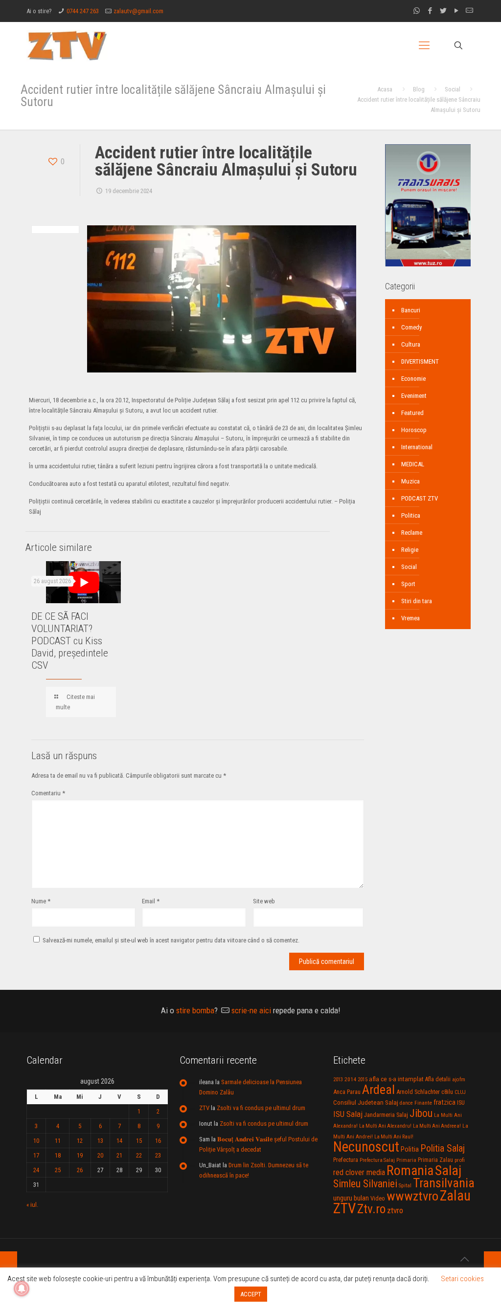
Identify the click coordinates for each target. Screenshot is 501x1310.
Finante (423, 1102)
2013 (338, 1079)
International (417, 447)
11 (58, 1140)
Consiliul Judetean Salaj (365, 1102)
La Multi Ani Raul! (393, 1137)
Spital (405, 1185)
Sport (408, 584)
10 (36, 1140)
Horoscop (414, 430)
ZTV (204, 1108)
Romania (410, 1171)
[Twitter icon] (443, 10)
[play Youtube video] (83, 582)
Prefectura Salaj (377, 1160)
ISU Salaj (348, 1114)
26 (80, 1170)
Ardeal (378, 1089)
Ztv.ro (371, 1208)
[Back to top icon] (464, 1259)
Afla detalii (438, 1079)
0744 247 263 (83, 11)
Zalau (455, 1195)
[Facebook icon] (430, 10)
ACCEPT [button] (250, 1294)
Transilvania (444, 1183)
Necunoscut (366, 1146)
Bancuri (410, 310)
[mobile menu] (424, 45)
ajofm (458, 1079)
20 (100, 1155)
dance (406, 1103)
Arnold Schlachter (418, 1091)
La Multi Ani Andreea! (437, 1126)
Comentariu (48, 793)
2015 (362, 1079)
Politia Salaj (442, 1148)
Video (377, 1198)
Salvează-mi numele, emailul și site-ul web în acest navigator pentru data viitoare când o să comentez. (171, 940)
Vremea (410, 618)
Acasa (384, 89)
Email (150, 901)
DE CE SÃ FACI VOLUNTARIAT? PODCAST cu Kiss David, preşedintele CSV (69, 641)
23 (158, 1155)
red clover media (359, 1172)
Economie (413, 378)
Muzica (410, 481)
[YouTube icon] (456, 10)
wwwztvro (412, 1195)
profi (460, 1160)
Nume (40, 901)
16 (158, 1140)
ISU (461, 1102)
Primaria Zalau (435, 1160)
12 (80, 1140)
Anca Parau (347, 1091)
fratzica (444, 1102)
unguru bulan (351, 1198)
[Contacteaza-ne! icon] (469, 10)
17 (36, 1155)
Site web (264, 901)
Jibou (421, 1113)
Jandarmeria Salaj (386, 1114)
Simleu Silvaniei (365, 1184)
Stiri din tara (416, 601)
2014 (350, 1079)
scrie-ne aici (251, 1010)
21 (119, 1155)
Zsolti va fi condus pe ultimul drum (261, 1108)
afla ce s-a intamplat (396, 1079)
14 (119, 1140)
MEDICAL (412, 464)
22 (139, 1155)
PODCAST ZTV (419, 498)
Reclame (411, 532)
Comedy (411, 327)
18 (58, 1155)
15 (139, 1140)
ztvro (395, 1210)
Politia (410, 1149)
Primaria (406, 1160)
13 (100, 1140)
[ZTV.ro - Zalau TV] (67, 45)
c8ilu (447, 1091)
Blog (419, 89)
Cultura (410, 344)
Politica (410, 515)
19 (80, 1155)
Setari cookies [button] (462, 1278)
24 (36, 1170)
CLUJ (460, 1092)
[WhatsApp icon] (416, 10)
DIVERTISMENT (420, 361)
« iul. (32, 1204)
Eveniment (414, 395)
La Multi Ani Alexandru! (385, 1126)
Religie (409, 549)
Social (452, 89)
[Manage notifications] (21, 1288)
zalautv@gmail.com (138, 11)
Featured (412, 412)
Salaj (448, 1170)
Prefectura (345, 1160)
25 (58, 1170)
